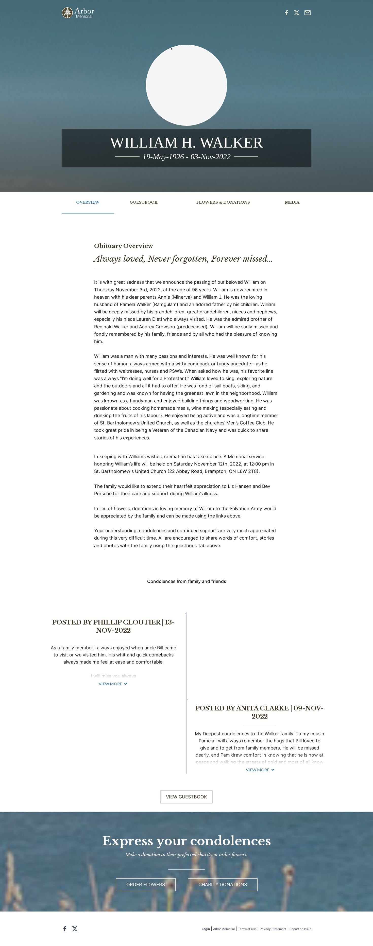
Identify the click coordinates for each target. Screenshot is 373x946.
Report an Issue (300, 929)
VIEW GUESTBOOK (186, 796)
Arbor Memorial (224, 929)
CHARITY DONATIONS (222, 884)
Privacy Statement (273, 929)
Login (206, 929)
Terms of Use (247, 929)
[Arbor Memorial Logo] (78, 13)
